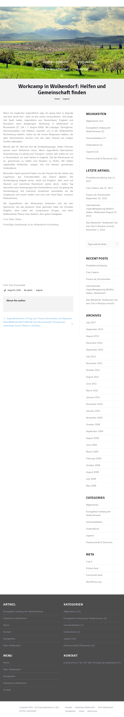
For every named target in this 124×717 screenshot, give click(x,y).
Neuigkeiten (9, 638)
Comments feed (94, 575)
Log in (89, 561)
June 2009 (91, 445)
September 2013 (94, 329)
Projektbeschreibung (96, 177)
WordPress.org (93, 582)
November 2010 (94, 404)
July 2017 (91, 322)
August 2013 (92, 336)
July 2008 (91, 479)
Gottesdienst (92, 145)
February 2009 (93, 458)
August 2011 (92, 377)
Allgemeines (92, 121)
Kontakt (7, 632)
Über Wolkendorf (12, 645)
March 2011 (92, 390)
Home (57, 99)
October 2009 (93, 424)
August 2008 (92, 472)
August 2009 (92, 438)
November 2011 (94, 363)
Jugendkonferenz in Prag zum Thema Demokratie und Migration (39, 318)
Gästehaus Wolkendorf (15, 618)
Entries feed (92, 568)
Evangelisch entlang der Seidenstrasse (23, 611)
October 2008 (93, 465)
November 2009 (94, 417)
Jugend (66, 99)
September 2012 (94, 349)
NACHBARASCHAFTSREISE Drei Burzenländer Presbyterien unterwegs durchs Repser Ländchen (34, 324)
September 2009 (94, 431)
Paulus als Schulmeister (98, 194)
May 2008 (91, 485)
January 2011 (93, 397)
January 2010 (93, 411)
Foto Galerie (92, 188)
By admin (28, 290)
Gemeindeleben (94, 138)
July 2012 (91, 356)
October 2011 (93, 370)
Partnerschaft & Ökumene (99, 158)
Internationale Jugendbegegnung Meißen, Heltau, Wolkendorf (100, 209)
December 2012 (94, 343)
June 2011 (91, 383)
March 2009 (92, 451)
